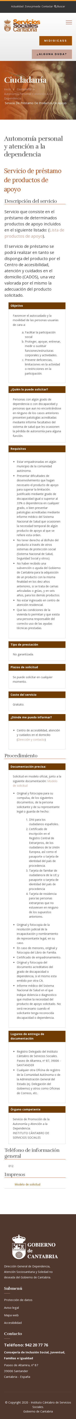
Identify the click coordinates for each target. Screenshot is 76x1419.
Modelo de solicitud (27, 1184)
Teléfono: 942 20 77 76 (26, 1345)
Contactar (47, 6)
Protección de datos (18, 1300)
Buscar (61, 6)
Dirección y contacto (31, 739)
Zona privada (32, 6)
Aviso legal (11, 1307)
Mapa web (11, 1315)
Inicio (7, 89)
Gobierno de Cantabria (38, 1411)
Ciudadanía (24, 89)
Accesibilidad (13, 1323)
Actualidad (17, 6)
